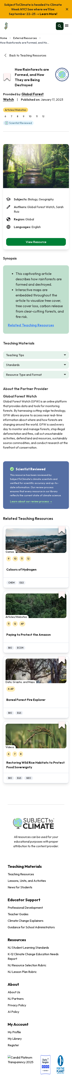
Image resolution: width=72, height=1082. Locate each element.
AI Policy (13, 1012)
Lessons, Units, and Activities (27, 881)
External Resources (25, 38)
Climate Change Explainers (25, 921)
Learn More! (48, 14)
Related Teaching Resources (31, 325)
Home (3, 38)
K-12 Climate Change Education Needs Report (33, 956)
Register (13, 1045)
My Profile (14, 1032)
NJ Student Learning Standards (28, 947)
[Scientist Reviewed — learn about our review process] (62, 74)
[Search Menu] (60, 26)
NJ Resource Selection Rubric (27, 965)
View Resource (36, 242)
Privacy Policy (17, 1005)
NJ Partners (16, 999)
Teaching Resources (21, 874)
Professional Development (25, 907)
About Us (14, 992)
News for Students (20, 887)
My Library (15, 1039)
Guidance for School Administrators (31, 927)
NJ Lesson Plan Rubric (22, 972)
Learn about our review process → (31, 501)
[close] (67, 9)
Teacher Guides (18, 914)
